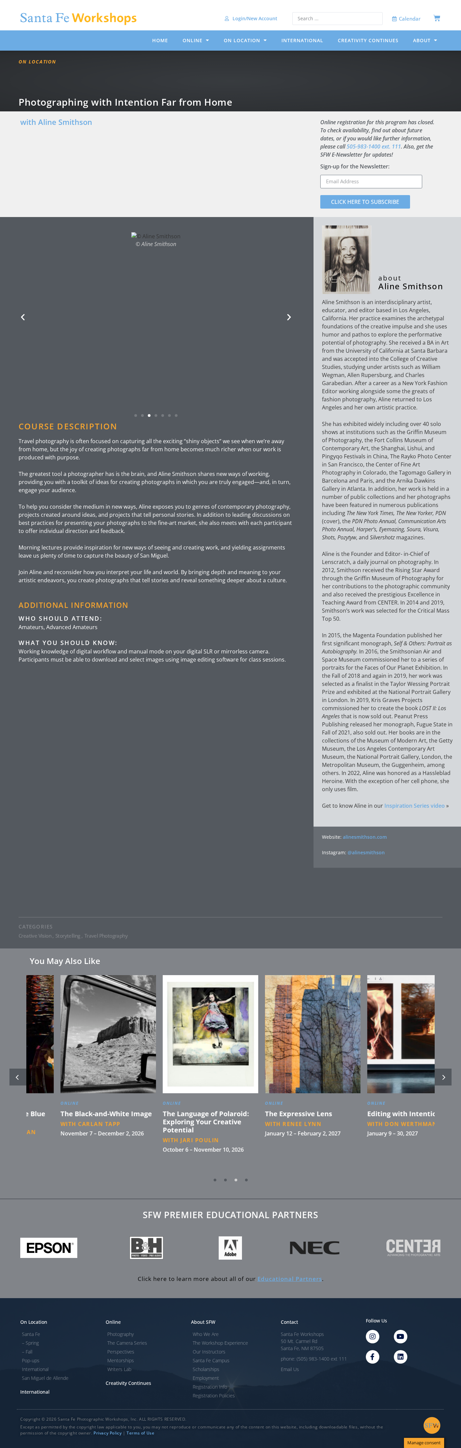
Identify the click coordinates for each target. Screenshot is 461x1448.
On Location (242, 40)
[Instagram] (372, 1336)
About (422, 40)
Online (192, 40)
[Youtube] (400, 1336)
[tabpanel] (77, 1073)
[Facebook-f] (372, 1357)
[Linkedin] (400, 1357)
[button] (23, 317)
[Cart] (437, 18)
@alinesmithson (366, 852)
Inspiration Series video (414, 805)
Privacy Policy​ (107, 1433)
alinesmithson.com (365, 837)
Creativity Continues (368, 40)
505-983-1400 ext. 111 (374, 146)
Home (160, 40)
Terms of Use (140, 1433)
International (302, 40)
